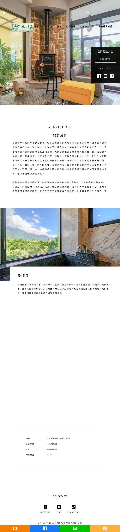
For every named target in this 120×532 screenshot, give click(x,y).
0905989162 (52, 444)
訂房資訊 (71, 26)
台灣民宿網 (76, 523)
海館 (59, 26)
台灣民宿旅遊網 (62, 523)
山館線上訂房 (87, 26)
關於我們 (39, 26)
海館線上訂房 (105, 26)
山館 (50, 26)
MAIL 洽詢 (105, 68)
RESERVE (105, 59)
